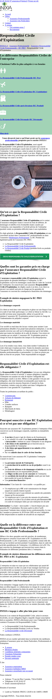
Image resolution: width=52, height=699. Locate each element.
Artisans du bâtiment (13, 398)
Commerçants (10, 396)
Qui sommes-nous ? (17, 27)
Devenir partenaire (12, 658)
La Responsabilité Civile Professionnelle (20, 246)
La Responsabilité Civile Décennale (18, 631)
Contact (8, 23)
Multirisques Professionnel (19, 238)
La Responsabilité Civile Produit (17, 248)
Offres (7, 16)
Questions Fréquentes (13, 654)
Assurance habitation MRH (15, 669)
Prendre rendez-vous (13, 656)
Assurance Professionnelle (20, 19)
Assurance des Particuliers (20, 21)
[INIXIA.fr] (6, 10)
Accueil (8, 14)
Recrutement (14, 29)
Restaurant (9, 400)
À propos (8, 25)
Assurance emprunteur (13, 667)
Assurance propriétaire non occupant (19, 671)
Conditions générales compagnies (17, 652)
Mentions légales (11, 650)
